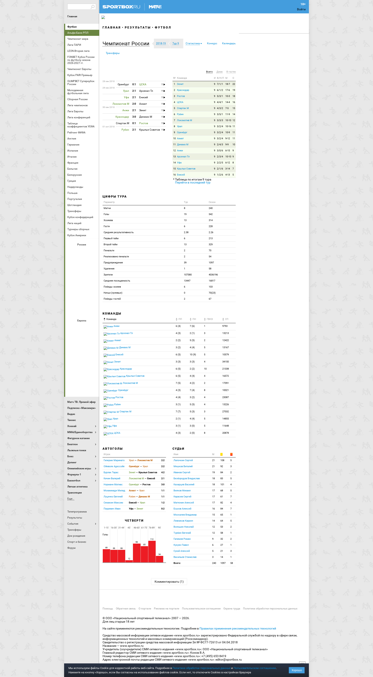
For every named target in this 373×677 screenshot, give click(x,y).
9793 (225, 326)
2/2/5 (220, 162)
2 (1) (192, 333)
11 (233, 126)
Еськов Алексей (182, 508)
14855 (225, 418)
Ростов (82, 287)
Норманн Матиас (113, 484)
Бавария (92, 328)
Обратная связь (126, 608)
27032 (225, 411)
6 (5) (178, 354)
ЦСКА (82, 310)
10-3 (227, 96)
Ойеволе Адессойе (114, 466)
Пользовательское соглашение (201, 608)
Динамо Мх (71, 263)
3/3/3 (220, 120)
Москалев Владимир (185, 514)
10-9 (227, 132)
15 (233, 108)
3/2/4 (220, 126)
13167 (225, 347)
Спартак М (183, 108)
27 (221, 545)
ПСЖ (92, 362)
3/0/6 (220, 150)
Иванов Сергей (182, 472)
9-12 (227, 138)
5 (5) (192, 340)
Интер (92, 339)
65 (221, 514)
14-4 (227, 102)
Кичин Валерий (112, 478)
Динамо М (82, 263)
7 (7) (178, 411)
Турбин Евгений (182, 532)
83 (221, 478)
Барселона (71, 339)
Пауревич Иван (112, 508)
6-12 (227, 162)
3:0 (162, 484)
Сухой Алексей (182, 551)
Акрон (71, 252)
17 (213, 490)
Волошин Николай (184, 526)
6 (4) (178, 326)
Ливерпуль (71, 351)
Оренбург (71, 287)
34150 (225, 361)
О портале (145, 608)
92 (221, 466)
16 (233, 102)
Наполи (82, 362)
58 (221, 532)
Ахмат (82, 252)
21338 (225, 368)
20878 (225, 433)
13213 (225, 333)
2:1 (162, 478)
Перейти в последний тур (192, 182)
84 (221, 472)
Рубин (71, 298)
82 (221, 502)
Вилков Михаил (182, 490)
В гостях (231, 71)
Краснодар (71, 275)
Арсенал (71, 328)
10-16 (228, 126)
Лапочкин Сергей (183, 460)
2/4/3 (220, 144)
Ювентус (82, 386)
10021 (225, 390)
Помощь (108, 608)
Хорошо (297, 670)
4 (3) (178, 333)
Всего (209, 71)
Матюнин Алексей (184, 502)
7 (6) (192, 326)
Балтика (92, 252)
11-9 (227, 114)
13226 (225, 404)
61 (221, 496)
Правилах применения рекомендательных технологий (237, 628)
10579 (225, 354)
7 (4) (192, 390)
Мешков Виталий (183, 466)
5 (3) (192, 411)
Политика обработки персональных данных (270, 608)
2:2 (162, 460)
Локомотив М (184, 120)
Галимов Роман (182, 539)
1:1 (162, 490)
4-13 (227, 174)
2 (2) (178, 340)
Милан (71, 362)
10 (174, 138)
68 (221, 490)
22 (233, 84)
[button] (127, 44)
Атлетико (82, 328)
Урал (179, 126)
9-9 (227, 144)
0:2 (162, 508)
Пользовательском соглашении (255, 668)
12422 (225, 340)
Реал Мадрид (71, 374)
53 (221, 526)
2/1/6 (220, 168)
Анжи (180, 150)
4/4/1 (220, 102)
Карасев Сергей (182, 496)
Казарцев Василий (184, 484)
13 (174, 156)
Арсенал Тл (183, 156)
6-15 (227, 150)
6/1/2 (220, 90)
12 (233, 120)
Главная (72, 16)
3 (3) (178, 361)
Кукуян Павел (181, 545)
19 (233, 90)
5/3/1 (220, 96)
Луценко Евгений (113, 496)
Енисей (181, 174)
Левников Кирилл (183, 520)
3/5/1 (220, 114)
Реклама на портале (166, 608)
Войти (301, 9)
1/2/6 (220, 174)
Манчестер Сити (82, 351)
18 (233, 96)
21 (213, 460)
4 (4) (192, 347)
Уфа (179, 162)
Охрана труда (231, 608)
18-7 (227, 84)
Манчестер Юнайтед (92, 351)
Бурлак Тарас (111, 472)
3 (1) (178, 404)
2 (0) (192, 433)
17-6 (227, 90)
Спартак (82, 298)
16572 (225, 376)
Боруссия (82, 339)
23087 (225, 397)
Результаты (138, 27)
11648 (225, 425)
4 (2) (192, 383)
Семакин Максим (113, 502)
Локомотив (92, 275)
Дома (220, 71)
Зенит (92, 263)
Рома (82, 374)
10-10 (228, 120)
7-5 (227, 108)
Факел (92, 298)
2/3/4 (220, 156)
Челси (92, 374)
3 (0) (192, 425)
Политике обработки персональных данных (201, 668)
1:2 (162, 502)
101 (222, 484)
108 (222, 460)
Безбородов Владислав (187, 478)
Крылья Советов (82, 275)
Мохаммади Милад (114, 490)
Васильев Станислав (185, 557)
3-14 (227, 168)
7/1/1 (220, 84)
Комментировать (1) (169, 581)
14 (233, 114)
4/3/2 (220, 108)
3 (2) (178, 347)
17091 (225, 383)
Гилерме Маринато (114, 460)
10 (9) (193, 354)
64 (221, 520)
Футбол (72, 26)
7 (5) (178, 383)
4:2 (162, 472)
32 (221, 539)
